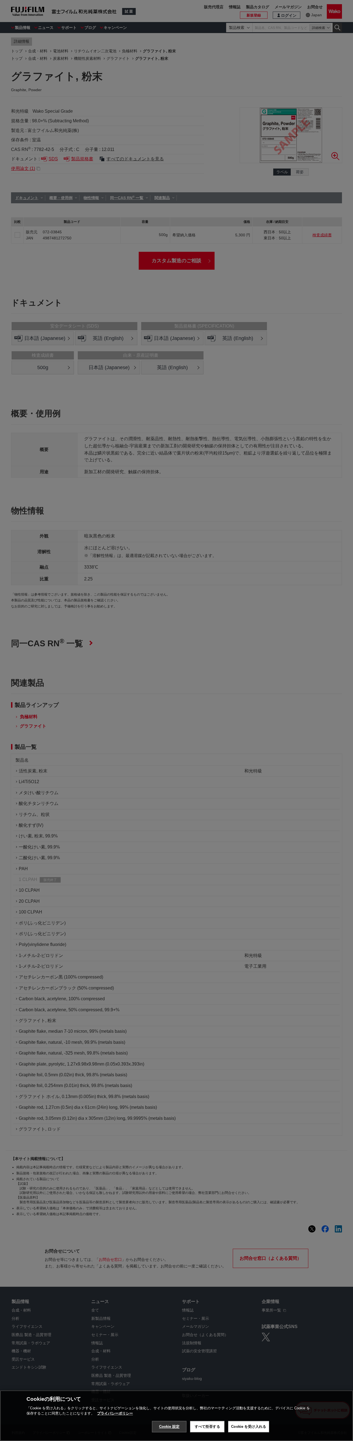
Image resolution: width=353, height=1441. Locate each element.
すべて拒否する (207, 1426)
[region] (176, 1415)
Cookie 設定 (169, 1426)
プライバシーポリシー (115, 1413)
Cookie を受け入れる (248, 1426)
